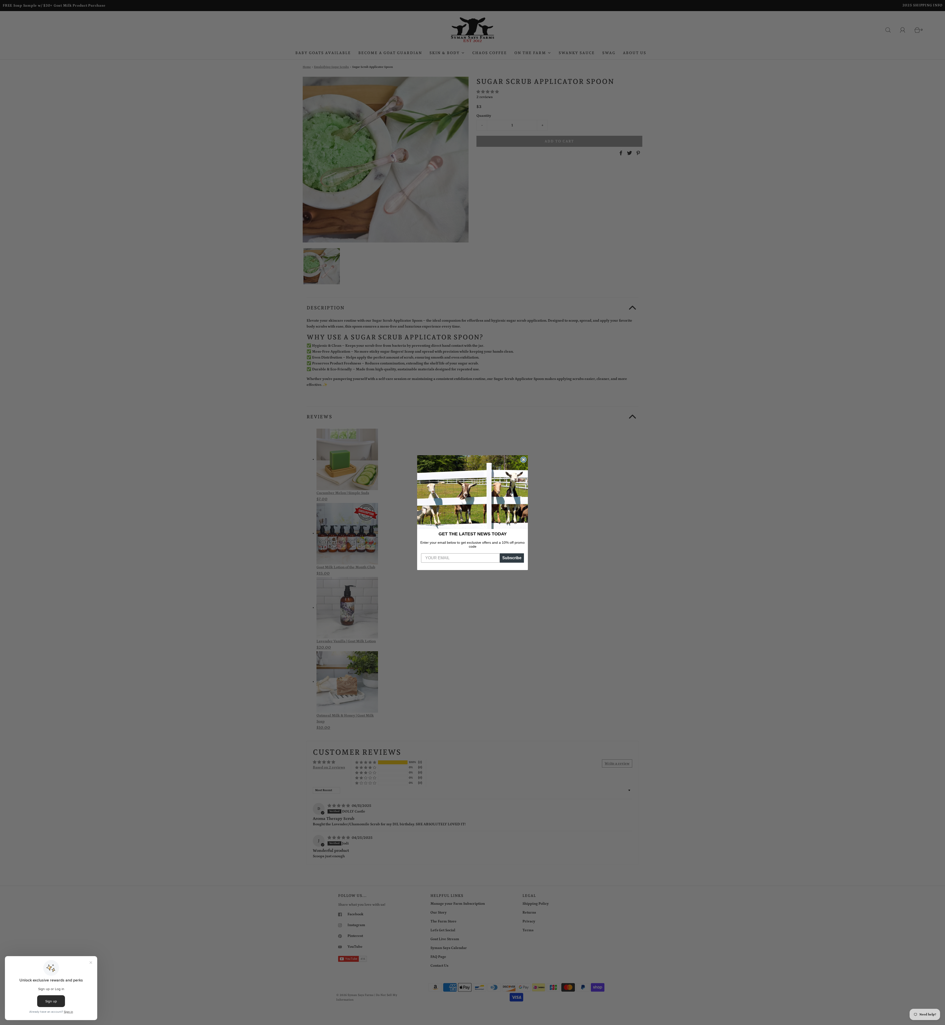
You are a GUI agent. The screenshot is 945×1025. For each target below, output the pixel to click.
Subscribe (511, 558)
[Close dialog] (523, 459)
